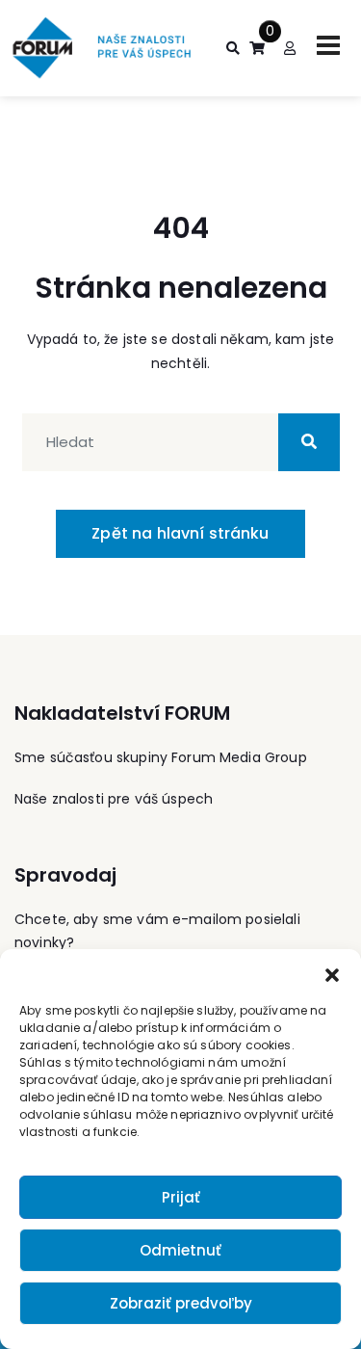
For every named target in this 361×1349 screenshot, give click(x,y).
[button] (332, 973)
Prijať (181, 1197)
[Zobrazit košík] (257, 48)
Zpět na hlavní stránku (180, 533)
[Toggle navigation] (328, 45)
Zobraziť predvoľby (181, 1303)
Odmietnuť (180, 1250)
